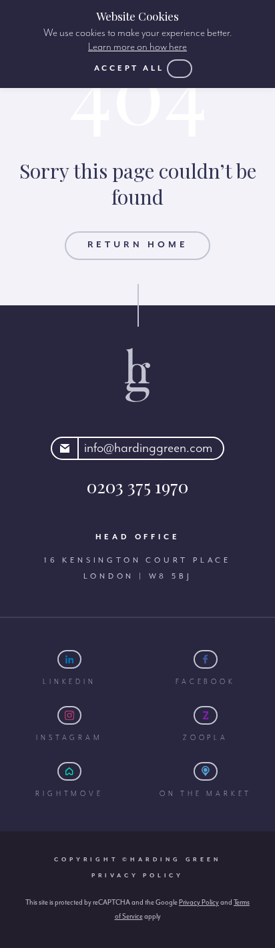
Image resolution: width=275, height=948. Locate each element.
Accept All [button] (129, 68)
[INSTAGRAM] (69, 715)
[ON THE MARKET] (206, 771)
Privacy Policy (137, 875)
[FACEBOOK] (206, 659)
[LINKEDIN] (69, 659)
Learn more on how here (137, 47)
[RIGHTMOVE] (69, 771)
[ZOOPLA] (206, 715)
